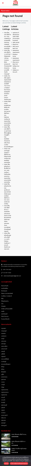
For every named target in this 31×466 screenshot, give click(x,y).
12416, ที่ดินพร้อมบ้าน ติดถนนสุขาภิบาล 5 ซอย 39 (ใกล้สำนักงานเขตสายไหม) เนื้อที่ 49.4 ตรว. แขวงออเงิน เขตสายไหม (7, 194)
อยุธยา (3, 410)
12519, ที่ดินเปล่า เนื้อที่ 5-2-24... (18, 442)
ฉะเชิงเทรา (3, 336)
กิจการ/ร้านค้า (4, 286)
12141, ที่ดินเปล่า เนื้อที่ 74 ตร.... (19, 434)
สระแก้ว (3, 400)
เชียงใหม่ (3, 420)
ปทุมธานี (3, 356)
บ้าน (2, 304)
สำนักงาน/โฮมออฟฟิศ (6, 309)
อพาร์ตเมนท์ (4, 314)
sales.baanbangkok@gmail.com (12, 276)
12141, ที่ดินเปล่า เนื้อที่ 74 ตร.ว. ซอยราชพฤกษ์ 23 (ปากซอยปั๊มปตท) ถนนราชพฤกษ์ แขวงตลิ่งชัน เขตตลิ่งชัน (7, 40)
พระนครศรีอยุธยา (5, 364)
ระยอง (3, 382)
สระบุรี (3, 397)
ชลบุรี (2, 339)
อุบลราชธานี (4, 415)
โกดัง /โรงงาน (4, 316)
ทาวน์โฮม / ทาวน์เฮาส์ (6, 296)
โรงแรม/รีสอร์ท (5, 319)
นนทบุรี (3, 351)
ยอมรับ (6, 463)
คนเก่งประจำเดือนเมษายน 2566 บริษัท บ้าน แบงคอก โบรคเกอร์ (16, 36)
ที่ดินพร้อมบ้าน (4, 301)
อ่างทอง (3, 413)
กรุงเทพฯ (3, 328)
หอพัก (2, 311)
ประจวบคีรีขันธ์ (5, 359)
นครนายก (3, 341)
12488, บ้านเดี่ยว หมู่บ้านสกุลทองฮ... (18, 449)
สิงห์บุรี (3, 402)
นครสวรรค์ (4, 349)
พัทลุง (2, 367)
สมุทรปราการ (4, 390)
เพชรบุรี (3, 423)
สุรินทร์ (3, 408)
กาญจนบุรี (3, 331)
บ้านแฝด (3, 306)
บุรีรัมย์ (3, 354)
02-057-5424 (7, 273)
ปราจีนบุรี (3, 362)
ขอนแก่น (3, 333)
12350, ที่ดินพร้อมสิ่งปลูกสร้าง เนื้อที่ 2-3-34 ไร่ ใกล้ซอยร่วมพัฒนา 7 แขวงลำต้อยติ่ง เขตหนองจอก (7, 241)
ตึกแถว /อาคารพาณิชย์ (7, 293)
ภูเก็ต (2, 374)
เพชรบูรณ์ (3, 425)
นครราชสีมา (4, 346)
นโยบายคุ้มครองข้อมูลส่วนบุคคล (19, 463)
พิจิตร (2, 369)
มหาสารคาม (4, 377)
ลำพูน (2, 387)
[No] (29, 460)
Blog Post (15, 44)
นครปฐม (3, 344)
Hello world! (16, 42)
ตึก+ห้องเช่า (4, 291)
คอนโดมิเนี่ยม (4, 288)
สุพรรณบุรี (4, 405)
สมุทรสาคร (4, 395)
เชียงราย (3, 418)
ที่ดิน (2, 298)
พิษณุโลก (3, 372)
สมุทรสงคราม (4, 392)
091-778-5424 (7, 269)
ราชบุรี (3, 385)
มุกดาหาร (3, 379)
